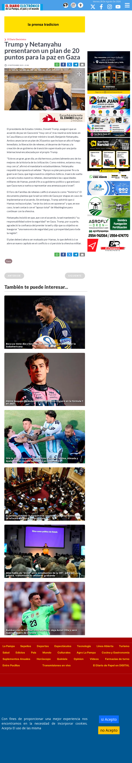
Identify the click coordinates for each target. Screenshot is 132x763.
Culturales (64, 652)
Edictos (20, 652)
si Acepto (109, 719)
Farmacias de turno (117, 659)
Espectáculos (62, 646)
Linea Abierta (105, 646)
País (33, 652)
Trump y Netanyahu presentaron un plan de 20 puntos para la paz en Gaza (42, 50)
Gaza (8, 261)
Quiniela (62, 659)
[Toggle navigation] (127, 5)
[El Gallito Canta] (65, 5)
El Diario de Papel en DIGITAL (111, 665)
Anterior (14, 275)
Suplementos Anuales (16, 659)
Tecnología (84, 646)
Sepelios (25, 646)
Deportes (43, 646)
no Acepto (109, 730)
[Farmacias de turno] (80, 5)
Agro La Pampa (86, 652)
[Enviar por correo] (82, 64)
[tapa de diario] (73, 5)
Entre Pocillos (11, 665)
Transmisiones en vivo (56, 665)
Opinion (79, 659)
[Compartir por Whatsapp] (57, 64)
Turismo (124, 646)
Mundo (46, 652)
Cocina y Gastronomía (115, 652)
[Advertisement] (109, 30)
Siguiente (74, 275)
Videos (94, 659)
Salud (6, 652)
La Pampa (9, 646)
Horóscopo (44, 659)
